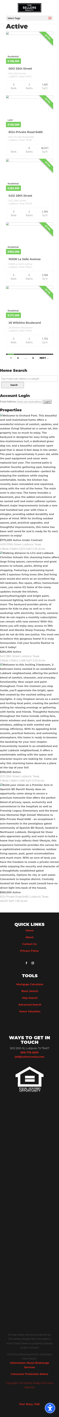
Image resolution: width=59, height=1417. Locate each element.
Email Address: (8, 401)
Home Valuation (29, 1011)
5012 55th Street (20, 69)
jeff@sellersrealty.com (29, 1057)
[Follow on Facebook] (26, 963)
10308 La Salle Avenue (24, 259)
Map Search (30, 998)
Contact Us (29, 944)
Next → (44, 358)
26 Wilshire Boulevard (24, 323)
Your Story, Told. (29, 1404)
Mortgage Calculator (29, 984)
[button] (50, 1408)
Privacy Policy (29, 951)
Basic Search (29, 991)
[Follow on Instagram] (32, 963)
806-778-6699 (29, 1053)
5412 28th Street (20, 196)
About (29, 937)
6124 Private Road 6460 (25, 132)
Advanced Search (29, 1005)
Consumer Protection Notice (29, 1374)
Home (30, 930)
